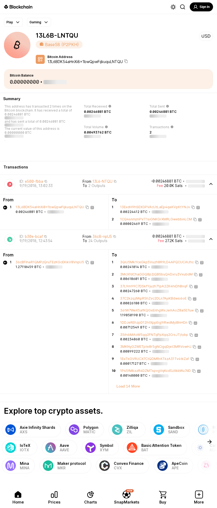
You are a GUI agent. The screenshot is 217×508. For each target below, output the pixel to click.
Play (9, 22)
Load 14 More (128, 386)
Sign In (205, 7)
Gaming (35, 22)
